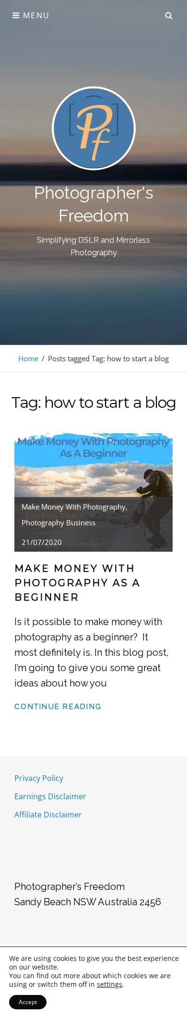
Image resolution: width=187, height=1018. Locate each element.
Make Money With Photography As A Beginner (77, 583)
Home (28, 358)
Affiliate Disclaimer (48, 814)
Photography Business (58, 522)
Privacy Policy (38, 778)
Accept (28, 1002)
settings (109, 984)
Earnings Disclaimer (50, 796)
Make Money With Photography (74, 506)
